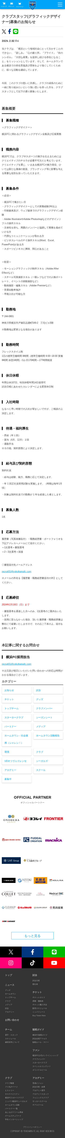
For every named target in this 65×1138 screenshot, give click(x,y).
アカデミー (10, 770)
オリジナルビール (39, 1070)
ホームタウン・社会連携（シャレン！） (16, 739)
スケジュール (10, 1039)
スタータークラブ (14, 717)
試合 (38, 690)
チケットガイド (38, 997)
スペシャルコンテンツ (41, 1066)
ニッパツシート (38, 1012)
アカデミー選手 (38, 1090)
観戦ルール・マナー (40, 1042)
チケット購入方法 (39, 1005)
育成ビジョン (37, 1083)
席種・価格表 (37, 1001)
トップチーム (12, 708)
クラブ (39, 752)
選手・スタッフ (11, 1035)
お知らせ (9, 690)
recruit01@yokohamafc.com (16, 571)
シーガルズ (42, 761)
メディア (41, 726)
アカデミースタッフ (40, 1094)
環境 (7, 752)
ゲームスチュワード (13, 1116)
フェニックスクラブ (40, 1098)
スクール (41, 770)
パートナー (10, 726)
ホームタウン (10, 994)
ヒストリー (9, 1090)
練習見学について (12, 1042)
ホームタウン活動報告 (48, 735)
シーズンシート (44, 717)
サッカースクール (39, 1101)
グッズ (39, 699)
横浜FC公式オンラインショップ (45, 1055)
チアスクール (37, 1105)
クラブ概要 (9, 1083)
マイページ (19, 6)
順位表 (35, 984)
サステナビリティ (12, 1094)
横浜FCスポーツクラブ (14, 1098)
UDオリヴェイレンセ (16, 761)
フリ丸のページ (11, 1087)
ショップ (4, 6)
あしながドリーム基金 (14, 1112)
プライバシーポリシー (32, 1127)
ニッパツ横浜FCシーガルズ (16, 1101)
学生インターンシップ (14, 1119)
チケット (11, 6)
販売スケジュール (39, 1008)
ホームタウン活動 (12, 1105)
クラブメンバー (44, 708)
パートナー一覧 (11, 1109)
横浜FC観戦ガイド (39, 1035)
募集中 (8, 779)
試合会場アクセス (39, 1039)
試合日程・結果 (38, 1087)
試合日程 (36, 981)
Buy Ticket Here (39, 1016)
